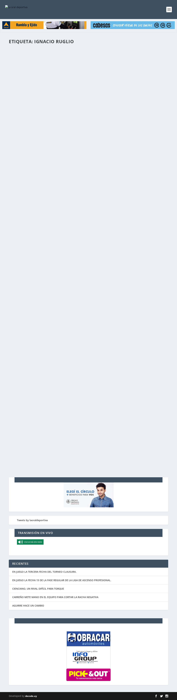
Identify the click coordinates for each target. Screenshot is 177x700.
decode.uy (31, 696)
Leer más (20, 75)
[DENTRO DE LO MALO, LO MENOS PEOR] (71, 357)
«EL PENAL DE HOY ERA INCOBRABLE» (39, 399)
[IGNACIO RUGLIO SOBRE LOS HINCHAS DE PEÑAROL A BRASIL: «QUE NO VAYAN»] (70, 275)
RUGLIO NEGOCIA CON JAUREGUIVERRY (40, 439)
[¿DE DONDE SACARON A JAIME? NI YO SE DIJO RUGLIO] (72, 48)
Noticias (89, 61)
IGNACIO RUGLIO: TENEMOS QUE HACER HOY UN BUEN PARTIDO (58, 203)
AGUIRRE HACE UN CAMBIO (28, 605)
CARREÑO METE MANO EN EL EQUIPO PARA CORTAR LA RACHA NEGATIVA (55, 597)
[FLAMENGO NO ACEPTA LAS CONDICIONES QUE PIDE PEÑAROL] (69, 122)
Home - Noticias (76, 61)
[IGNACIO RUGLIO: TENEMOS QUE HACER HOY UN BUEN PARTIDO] (73, 196)
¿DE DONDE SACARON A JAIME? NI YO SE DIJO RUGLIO (50, 56)
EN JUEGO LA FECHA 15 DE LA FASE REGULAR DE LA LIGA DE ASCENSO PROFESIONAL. (61, 580)
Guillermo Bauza (24, 208)
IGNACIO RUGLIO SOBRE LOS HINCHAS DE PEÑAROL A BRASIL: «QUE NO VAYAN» (70, 282)
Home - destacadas (58, 61)
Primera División (72, 404)
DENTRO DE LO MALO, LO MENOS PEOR (40, 364)
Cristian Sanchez (24, 444)
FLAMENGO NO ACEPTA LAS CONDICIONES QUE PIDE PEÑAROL (57, 164)
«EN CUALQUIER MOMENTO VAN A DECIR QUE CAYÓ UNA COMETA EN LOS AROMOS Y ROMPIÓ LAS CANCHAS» (82, 323)
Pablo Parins (22, 404)
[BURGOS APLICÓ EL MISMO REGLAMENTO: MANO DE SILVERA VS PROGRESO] (69, 235)
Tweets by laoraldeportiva (32, 520)
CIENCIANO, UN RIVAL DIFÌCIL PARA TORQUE (38, 588)
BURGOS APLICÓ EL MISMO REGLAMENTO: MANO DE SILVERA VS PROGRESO (66, 243)
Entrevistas (54, 208)
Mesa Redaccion (24, 61)
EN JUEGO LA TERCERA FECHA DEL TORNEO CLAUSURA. (44, 571)
